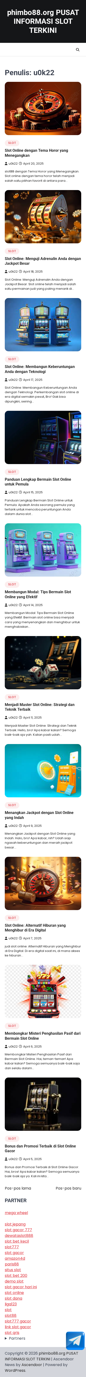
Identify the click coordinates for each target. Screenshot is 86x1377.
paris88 (12, 1264)
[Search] (77, 49)
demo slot (14, 1281)
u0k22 (13, 164)
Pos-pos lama (18, 1188)
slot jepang (15, 1224)
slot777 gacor (18, 1321)
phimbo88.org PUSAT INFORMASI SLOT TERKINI (43, 21)
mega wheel (16, 1212)
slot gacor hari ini (21, 1287)
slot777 (12, 1247)
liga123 (11, 1304)
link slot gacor (18, 1327)
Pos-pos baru (68, 1188)
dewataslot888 (19, 1235)
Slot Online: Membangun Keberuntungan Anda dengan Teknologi (40, 369)
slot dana (13, 1298)
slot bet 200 (16, 1275)
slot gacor (14, 1252)
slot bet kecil (17, 1241)
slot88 (10, 1315)
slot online (14, 1292)
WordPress (15, 1370)
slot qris (12, 1332)
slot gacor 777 (18, 1230)
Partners (17, 1338)
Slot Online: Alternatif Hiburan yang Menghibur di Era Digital (35, 928)
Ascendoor (32, 1364)
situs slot (13, 1270)
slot (12, 143)
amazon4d (15, 1258)
